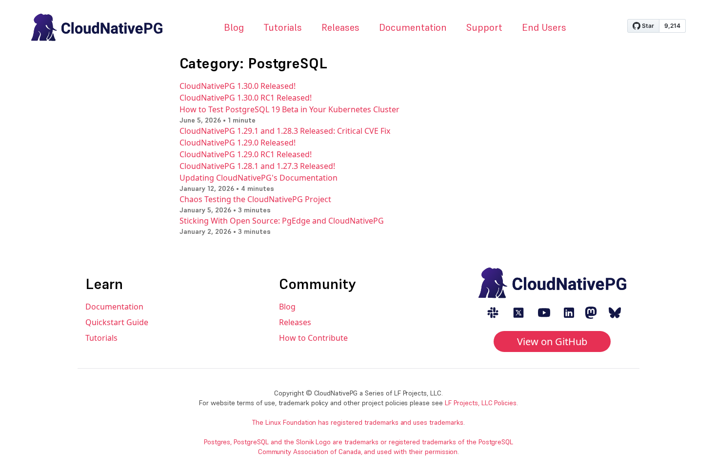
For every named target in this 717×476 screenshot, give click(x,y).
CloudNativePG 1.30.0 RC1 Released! (245, 97)
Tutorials (282, 27)
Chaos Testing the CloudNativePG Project (255, 199)
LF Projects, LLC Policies (481, 402)
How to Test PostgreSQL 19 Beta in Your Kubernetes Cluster (289, 109)
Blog (234, 27)
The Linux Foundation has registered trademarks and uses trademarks (357, 422)
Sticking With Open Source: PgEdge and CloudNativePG (281, 220)
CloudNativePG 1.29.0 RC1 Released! (245, 154)
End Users (544, 27)
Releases (340, 27)
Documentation (413, 27)
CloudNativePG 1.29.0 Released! (237, 142)
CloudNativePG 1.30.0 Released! (237, 86)
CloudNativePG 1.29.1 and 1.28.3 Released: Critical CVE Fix (284, 130)
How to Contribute (313, 337)
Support (484, 27)
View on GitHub (552, 341)
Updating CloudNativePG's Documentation (258, 177)
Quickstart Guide (116, 322)
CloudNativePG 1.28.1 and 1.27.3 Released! (257, 166)
